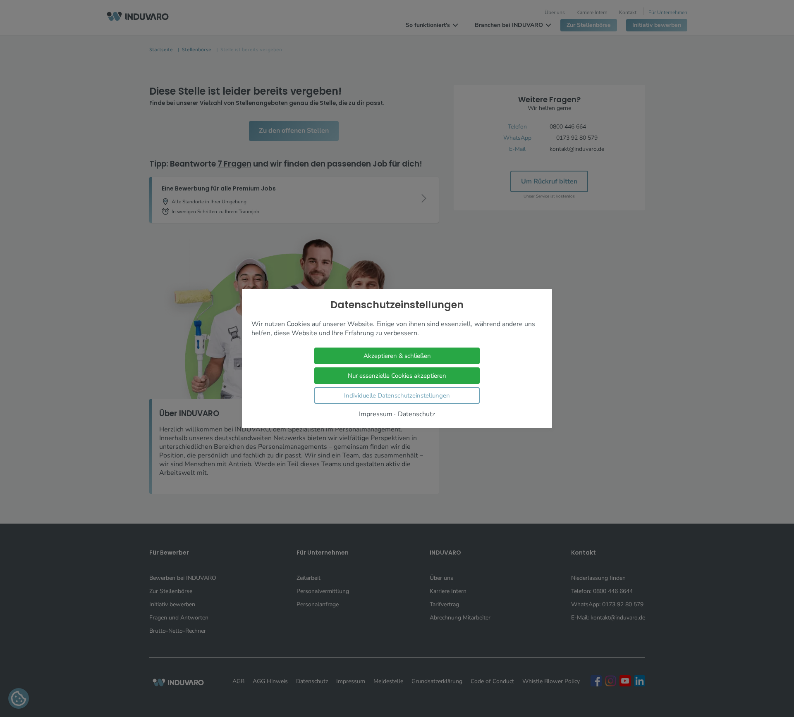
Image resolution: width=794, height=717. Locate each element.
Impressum (375, 414)
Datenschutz (416, 414)
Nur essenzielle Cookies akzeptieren (397, 376)
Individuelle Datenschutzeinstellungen (397, 395)
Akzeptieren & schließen (397, 356)
